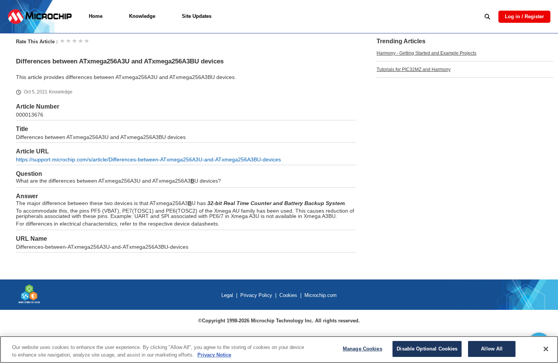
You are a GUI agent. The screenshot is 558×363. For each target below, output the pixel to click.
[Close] (546, 349)
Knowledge (142, 16)
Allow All (492, 349)
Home (95, 16)
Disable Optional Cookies (427, 349)
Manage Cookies (362, 349)
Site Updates (196, 16)
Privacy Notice (214, 355)
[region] (279, 349)
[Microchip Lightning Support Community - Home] (40, 16)
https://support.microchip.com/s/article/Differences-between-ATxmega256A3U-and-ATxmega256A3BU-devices (148, 160)
